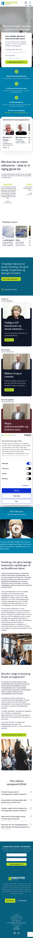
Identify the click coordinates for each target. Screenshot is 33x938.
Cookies (16, 927)
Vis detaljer (25, 485)
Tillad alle (16, 490)
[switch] (29, 468)
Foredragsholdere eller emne (13, 49)
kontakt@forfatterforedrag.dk (16, 923)
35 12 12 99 (23, 900)
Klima (18, 240)
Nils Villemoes (21, 137)
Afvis (16, 501)
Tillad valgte (16, 496)
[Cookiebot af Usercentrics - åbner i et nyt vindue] (24, 435)
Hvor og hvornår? (10, 55)
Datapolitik (16, 928)
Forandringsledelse (9, 240)
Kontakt (11, 900)
